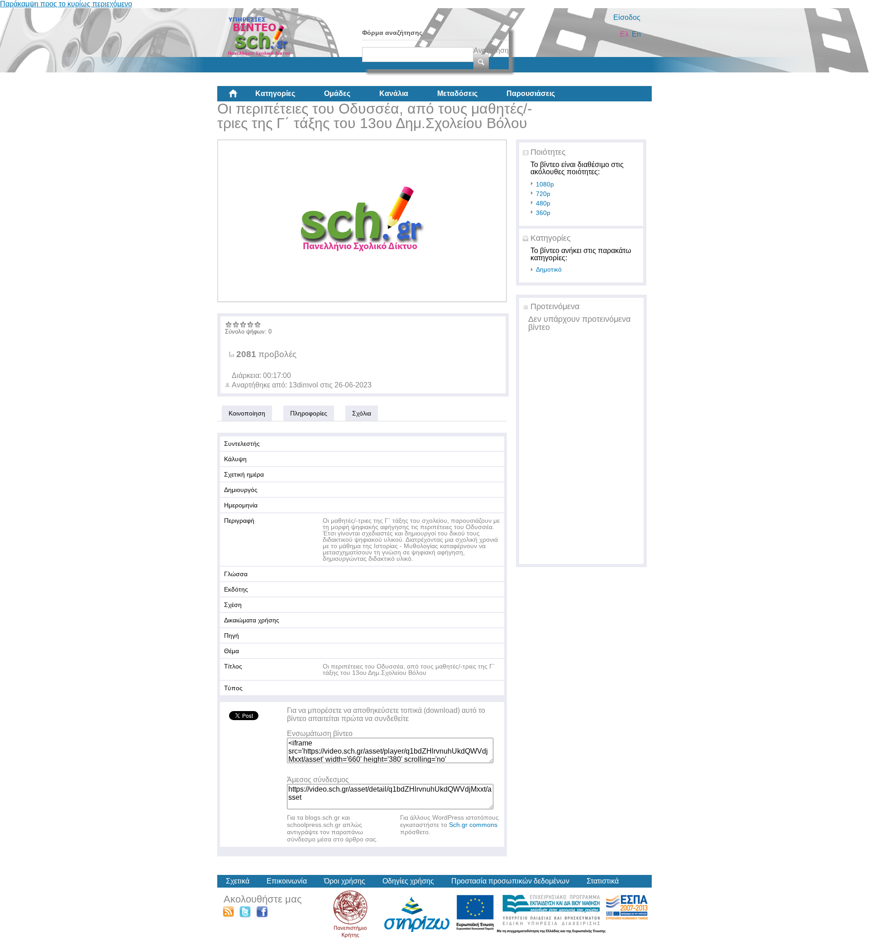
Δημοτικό (549, 269)
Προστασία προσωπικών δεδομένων (510, 881)
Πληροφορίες (308, 413)
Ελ (624, 34)
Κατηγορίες (275, 93)
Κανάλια (393, 93)
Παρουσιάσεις (530, 93)
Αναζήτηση (491, 50)
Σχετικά (237, 881)
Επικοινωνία (287, 881)
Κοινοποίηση (247, 413)
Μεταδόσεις (457, 93)
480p (543, 203)
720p (543, 194)
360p (543, 213)
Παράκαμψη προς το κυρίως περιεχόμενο (66, 4)
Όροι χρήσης (344, 881)
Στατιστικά (603, 881)
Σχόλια (361, 413)
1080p (545, 184)
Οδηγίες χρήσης (408, 881)
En (636, 34)
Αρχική (240, 97)
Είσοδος (626, 17)
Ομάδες (337, 93)
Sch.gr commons (473, 824)
